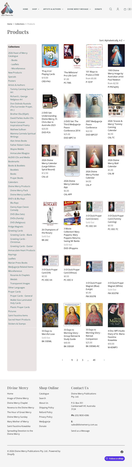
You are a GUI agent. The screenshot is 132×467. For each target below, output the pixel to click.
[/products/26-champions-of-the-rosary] (50, 213)
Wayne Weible (17, 149)
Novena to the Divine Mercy (20, 407)
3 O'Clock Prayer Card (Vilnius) (72, 271)
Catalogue (44, 393)
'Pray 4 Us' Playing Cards (48, 73)
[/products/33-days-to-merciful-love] (50, 315)
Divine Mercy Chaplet (17, 403)
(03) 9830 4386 (82, 415)
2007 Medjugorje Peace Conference (94, 124)
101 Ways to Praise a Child (92, 73)
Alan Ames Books (18, 140)
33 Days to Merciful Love (48, 332)
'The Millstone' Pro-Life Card (71, 74)
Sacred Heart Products (19, 319)
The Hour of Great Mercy (19, 412)
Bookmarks (13, 161)
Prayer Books (16, 178)
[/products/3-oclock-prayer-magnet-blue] (94, 267)
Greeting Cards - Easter (21, 246)
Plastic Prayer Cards (20, 307)
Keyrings (12, 254)
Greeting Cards (15, 230)
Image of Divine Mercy (18, 398)
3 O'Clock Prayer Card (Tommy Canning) (116, 218)
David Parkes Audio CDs (22, 118)
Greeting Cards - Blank (21, 234)
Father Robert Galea (20, 145)
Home (25, 9)
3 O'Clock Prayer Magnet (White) (116, 284)
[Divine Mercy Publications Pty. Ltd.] (7, 9)
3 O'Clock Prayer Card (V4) (50, 271)
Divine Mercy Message (77, 9)
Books (13, 173)
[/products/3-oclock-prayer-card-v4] (50, 260)
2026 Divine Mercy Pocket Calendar (92, 174)
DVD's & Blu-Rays (16, 198)
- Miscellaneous (17, 68)
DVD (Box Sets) (17, 214)
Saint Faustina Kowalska (18, 426)
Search (42, 398)
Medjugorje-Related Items (20, 266)
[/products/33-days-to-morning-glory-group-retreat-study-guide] (72, 314)
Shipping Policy (46, 407)
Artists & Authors (52, 9)
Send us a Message (80, 430)
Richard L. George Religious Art (19, 98)
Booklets (14, 169)
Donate (98, 9)
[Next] (104, 360)
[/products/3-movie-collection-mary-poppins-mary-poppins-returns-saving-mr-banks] (72, 213)
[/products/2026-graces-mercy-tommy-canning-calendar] (116, 105)
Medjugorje (44, 421)
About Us (43, 403)
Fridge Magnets (15, 226)
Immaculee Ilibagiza (19, 153)
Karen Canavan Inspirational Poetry (20, 124)
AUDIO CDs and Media (19, 157)
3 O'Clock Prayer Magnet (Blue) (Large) (94, 286)
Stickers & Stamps (17, 323)
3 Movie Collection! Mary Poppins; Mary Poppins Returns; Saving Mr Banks (72, 234)
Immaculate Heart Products (21, 250)
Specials (12, 76)
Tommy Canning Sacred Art (21, 91)
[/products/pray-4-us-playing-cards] (50, 55)
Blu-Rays (14, 202)
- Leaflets (14, 64)
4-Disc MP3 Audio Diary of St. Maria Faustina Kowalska (116, 335)
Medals (13, 279)
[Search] (110, 9)
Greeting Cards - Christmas (18, 241)
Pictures (12, 311)
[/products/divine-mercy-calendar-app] (72, 161)
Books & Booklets (16, 165)
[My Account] (117, 9)
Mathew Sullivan (18, 129)
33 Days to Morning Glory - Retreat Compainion (93, 334)
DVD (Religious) (17, 222)
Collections (19, 24)
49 (94, 360)
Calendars (13, 182)
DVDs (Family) (17, 218)
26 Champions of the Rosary (50, 231)
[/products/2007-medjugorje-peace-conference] (94, 106)
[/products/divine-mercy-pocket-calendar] (94, 156)
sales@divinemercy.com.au (84, 424)
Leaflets (12, 258)
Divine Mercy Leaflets (20, 194)
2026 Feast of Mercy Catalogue (17, 54)
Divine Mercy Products (19, 186)
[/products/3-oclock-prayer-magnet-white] (116, 267)
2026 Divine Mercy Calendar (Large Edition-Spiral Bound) (49, 165)
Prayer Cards (14, 291)
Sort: (110, 40)
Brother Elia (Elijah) (19, 114)
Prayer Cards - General (21, 295)
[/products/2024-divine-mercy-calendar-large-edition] (50, 151)
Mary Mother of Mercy (18, 421)
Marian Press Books (17, 262)
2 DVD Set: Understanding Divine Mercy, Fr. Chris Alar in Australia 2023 (50, 119)
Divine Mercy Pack (19, 190)
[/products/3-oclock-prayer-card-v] (72, 260)
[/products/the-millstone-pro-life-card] (72, 56)
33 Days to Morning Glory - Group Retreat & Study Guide (72, 334)
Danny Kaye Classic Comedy (19, 208)
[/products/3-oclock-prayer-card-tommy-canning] (116, 206)
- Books (13, 60)
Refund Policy (45, 412)
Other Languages (16, 287)
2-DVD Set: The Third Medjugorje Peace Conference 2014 (72, 126)
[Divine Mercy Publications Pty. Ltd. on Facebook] (122, 452)
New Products (15, 72)
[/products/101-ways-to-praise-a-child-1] (94, 56)
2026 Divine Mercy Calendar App (71, 184)
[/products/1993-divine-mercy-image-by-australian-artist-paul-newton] (116, 55)
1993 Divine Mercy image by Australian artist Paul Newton (115, 75)
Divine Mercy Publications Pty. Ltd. (31, 451)
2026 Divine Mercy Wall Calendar (113, 163)
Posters (12, 80)
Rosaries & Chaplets (20, 275)
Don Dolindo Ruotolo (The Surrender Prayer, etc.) (21, 106)
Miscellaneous (15, 271)
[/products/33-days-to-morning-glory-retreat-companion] (94, 314)
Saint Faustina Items (18, 315)
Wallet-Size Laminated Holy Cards (21, 301)
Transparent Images (20, 283)
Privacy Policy (45, 416)
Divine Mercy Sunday (17, 416)
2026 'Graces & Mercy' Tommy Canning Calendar (115, 126)
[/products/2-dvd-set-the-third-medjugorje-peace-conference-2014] (72, 106)
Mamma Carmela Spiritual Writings (23, 135)
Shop (34, 9)
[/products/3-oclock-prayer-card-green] (94, 206)
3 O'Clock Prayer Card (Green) (94, 217)
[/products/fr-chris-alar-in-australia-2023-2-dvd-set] (50, 101)
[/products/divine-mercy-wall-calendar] (116, 151)
